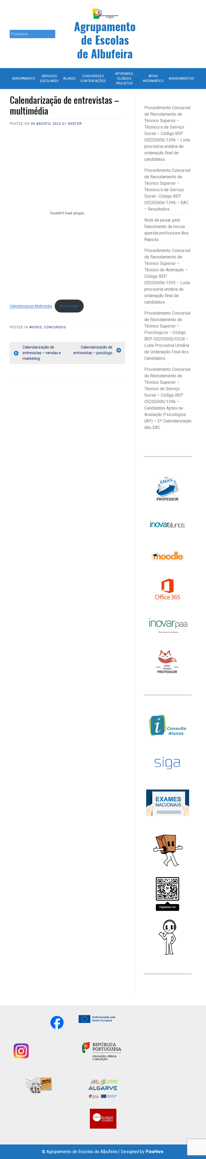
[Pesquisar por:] (32, 34)
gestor (75, 124)
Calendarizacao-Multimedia (31, 306)
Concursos (55, 327)
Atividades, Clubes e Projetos (124, 78)
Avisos (35, 327)
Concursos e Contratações (92, 78)
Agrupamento (23, 78)
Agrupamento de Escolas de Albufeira (105, 40)
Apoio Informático (153, 78)
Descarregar (69, 306)
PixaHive (154, 1151)
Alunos (69, 78)
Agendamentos (181, 78)
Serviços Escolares (49, 78)
